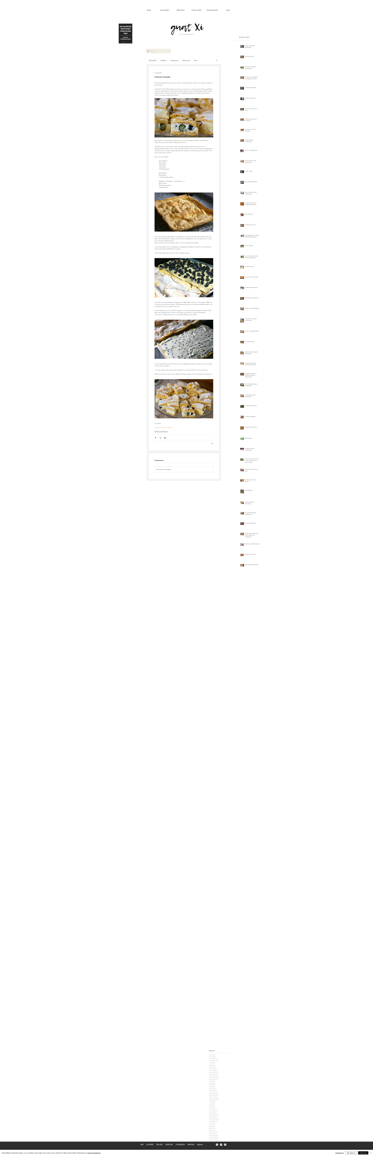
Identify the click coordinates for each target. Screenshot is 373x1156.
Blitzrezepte (186, 60)
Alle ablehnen (351, 1153)
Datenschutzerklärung (94, 1153)
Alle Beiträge (152, 60)
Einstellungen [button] (340, 1153)
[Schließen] (371, 1152)
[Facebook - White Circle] (225, 1144)
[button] (216, 60)
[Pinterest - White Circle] (221, 1144)
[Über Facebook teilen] (155, 438)
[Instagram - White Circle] (217, 1144)
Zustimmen (363, 1153)
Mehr (195, 60)
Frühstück (163, 60)
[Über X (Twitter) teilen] (160, 438)
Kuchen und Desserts (161, 431)
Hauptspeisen (174, 60)
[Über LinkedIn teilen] (165, 438)
